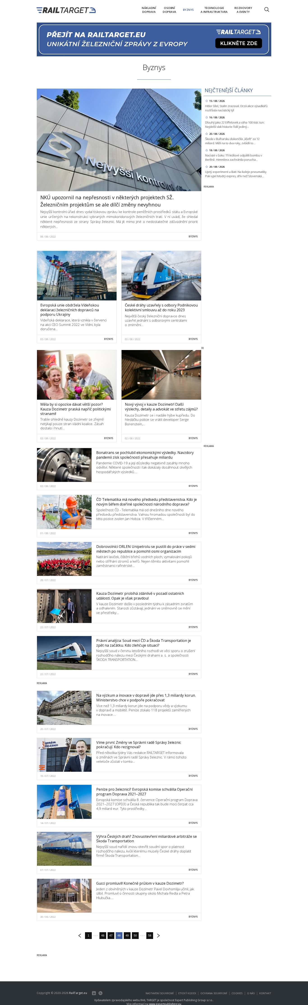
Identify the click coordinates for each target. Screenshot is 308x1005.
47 (111, 935)
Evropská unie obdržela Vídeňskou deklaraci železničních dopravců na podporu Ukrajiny (69, 310)
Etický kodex (187, 993)
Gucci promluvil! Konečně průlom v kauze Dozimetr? (140, 883)
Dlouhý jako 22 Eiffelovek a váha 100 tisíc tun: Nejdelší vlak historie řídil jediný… (234, 124)
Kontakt (265, 993)
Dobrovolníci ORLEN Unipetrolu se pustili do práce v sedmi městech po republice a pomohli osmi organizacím (145, 549)
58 (149, 935)
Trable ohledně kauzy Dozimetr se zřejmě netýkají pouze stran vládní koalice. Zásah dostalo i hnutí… (72, 423)
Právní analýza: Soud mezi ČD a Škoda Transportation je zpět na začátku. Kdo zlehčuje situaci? (143, 643)
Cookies (237, 993)
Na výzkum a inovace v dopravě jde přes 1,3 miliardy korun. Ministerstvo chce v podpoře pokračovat (146, 698)
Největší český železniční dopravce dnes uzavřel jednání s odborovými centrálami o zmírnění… (156, 320)
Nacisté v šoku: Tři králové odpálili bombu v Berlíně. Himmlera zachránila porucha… (233, 157)
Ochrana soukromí (213, 993)
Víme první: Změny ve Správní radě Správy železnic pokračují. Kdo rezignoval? (138, 745)
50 (135, 935)
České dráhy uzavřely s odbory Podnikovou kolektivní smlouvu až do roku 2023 (161, 307)
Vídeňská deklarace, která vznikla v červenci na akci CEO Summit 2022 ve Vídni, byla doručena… (73, 324)
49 (127, 935)
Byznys (193, 236)
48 (119, 935)
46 (102, 935)
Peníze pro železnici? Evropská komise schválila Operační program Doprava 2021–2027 (144, 792)
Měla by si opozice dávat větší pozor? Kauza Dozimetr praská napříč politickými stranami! (75, 409)
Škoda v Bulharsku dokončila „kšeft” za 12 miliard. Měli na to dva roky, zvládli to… (232, 141)
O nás (251, 993)
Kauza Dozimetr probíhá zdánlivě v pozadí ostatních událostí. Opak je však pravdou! (140, 596)
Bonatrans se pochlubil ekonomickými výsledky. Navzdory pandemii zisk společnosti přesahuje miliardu (145, 455)
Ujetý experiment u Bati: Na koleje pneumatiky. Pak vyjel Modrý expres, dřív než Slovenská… (236, 174)
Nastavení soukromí (160, 993)
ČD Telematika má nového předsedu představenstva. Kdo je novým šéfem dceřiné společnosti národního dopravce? (146, 502)
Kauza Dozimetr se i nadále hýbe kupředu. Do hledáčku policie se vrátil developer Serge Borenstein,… (160, 419)
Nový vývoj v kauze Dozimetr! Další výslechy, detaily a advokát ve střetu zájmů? (161, 407)
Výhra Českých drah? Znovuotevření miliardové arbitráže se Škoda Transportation (146, 839)
